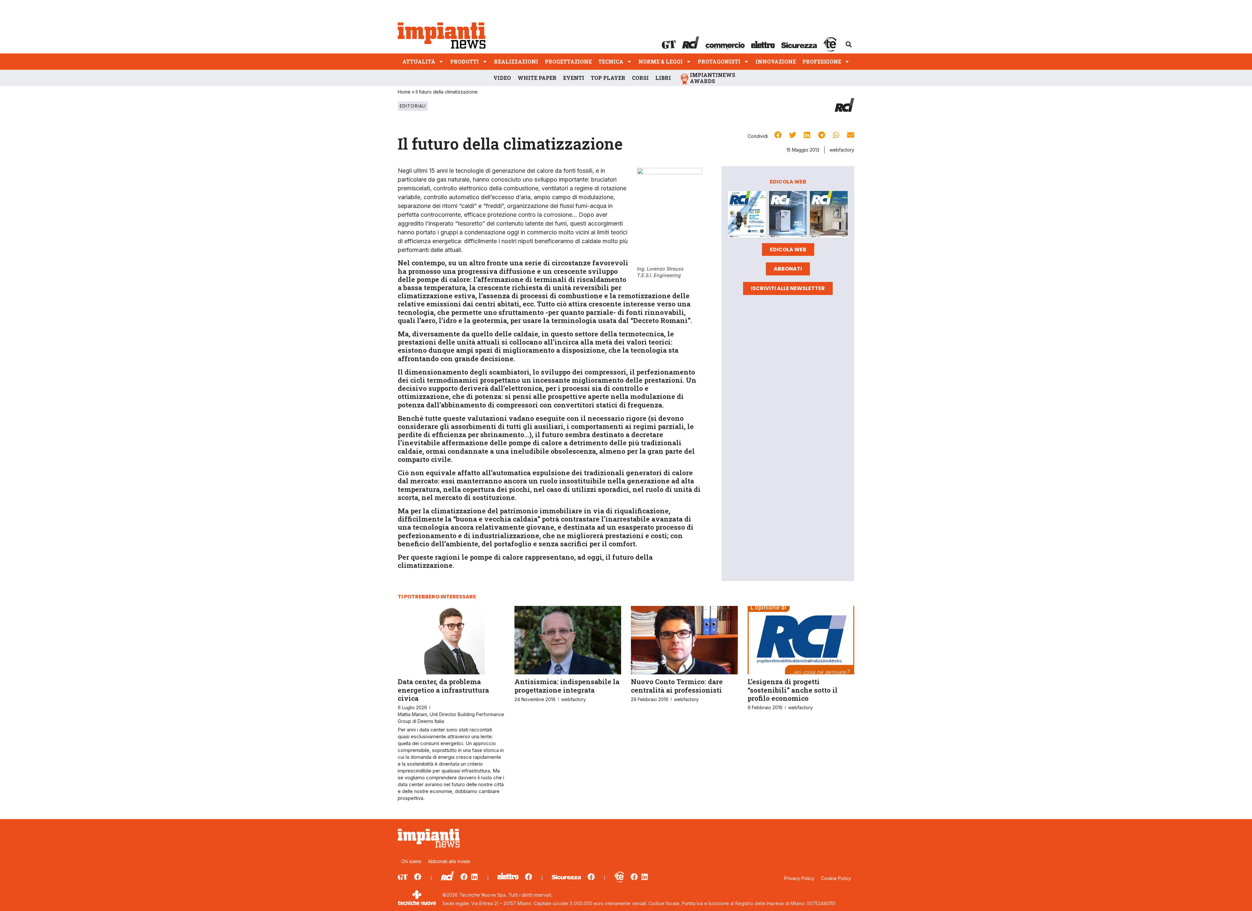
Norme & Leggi (660, 61)
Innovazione (775, 61)
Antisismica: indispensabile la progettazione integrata (566, 685)
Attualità (418, 61)
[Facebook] (417, 876)
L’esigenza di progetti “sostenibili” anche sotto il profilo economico (793, 689)
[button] (848, 44)
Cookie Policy (836, 878)
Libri (663, 77)
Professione (821, 61)
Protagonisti (719, 61)
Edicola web (788, 249)
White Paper (537, 77)
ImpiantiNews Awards (712, 77)
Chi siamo (411, 861)
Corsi (640, 77)
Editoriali (413, 106)
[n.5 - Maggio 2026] (829, 215)
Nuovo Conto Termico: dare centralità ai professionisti (677, 685)
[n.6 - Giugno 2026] (788, 215)
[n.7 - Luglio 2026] (747, 215)
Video (502, 77)
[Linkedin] (474, 876)
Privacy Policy (799, 878)
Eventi (573, 77)
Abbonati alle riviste (449, 861)
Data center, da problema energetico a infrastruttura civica (443, 689)
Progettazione (568, 61)
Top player (608, 77)
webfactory (841, 150)
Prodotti (464, 61)
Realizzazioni (516, 61)
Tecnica (610, 61)
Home (404, 92)
